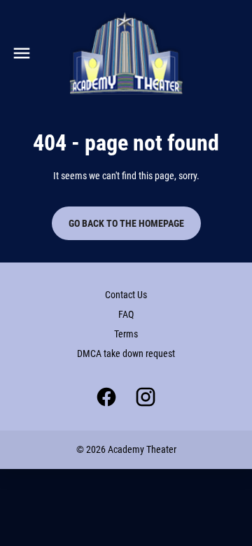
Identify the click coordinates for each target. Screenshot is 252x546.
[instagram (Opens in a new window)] (145, 397)
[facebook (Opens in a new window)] (106, 397)
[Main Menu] (21, 53)
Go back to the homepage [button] (126, 223)
